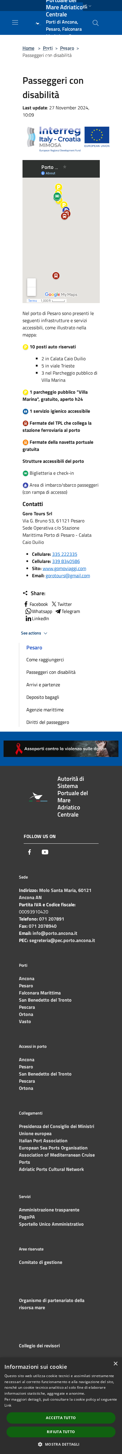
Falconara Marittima (40, 992)
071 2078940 (43, 925)
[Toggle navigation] (15, 22)
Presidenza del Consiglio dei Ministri (56, 1126)
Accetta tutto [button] (61, 1417)
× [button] (115, 1364)
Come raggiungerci (45, 659)
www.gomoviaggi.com (64, 568)
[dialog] (61, 1405)
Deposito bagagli (42, 697)
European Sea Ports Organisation (53, 1147)
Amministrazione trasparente (49, 1209)
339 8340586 (66, 561)
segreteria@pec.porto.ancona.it (62, 940)
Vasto (25, 1021)
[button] (60, 1444)
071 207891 (51, 918)
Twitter (64, 604)
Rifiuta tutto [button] (61, 1431)
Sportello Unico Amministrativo (51, 1224)
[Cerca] (95, 23)
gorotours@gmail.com (68, 575)
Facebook (39, 604)
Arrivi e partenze (43, 684)
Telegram (71, 611)
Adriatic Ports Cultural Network (51, 1169)
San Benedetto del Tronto (45, 999)
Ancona (26, 978)
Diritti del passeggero (47, 722)
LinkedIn (40, 618)
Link (7, 1405)
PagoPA (27, 1216)
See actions (31, 633)
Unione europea (35, 1133)
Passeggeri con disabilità (51, 672)
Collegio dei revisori (39, 1345)
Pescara (27, 1007)
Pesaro (26, 985)
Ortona (26, 1014)
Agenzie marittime (45, 709)
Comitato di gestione (40, 1262)
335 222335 (64, 554)
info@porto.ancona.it (55, 933)
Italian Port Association (43, 1140)
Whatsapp (42, 611)
